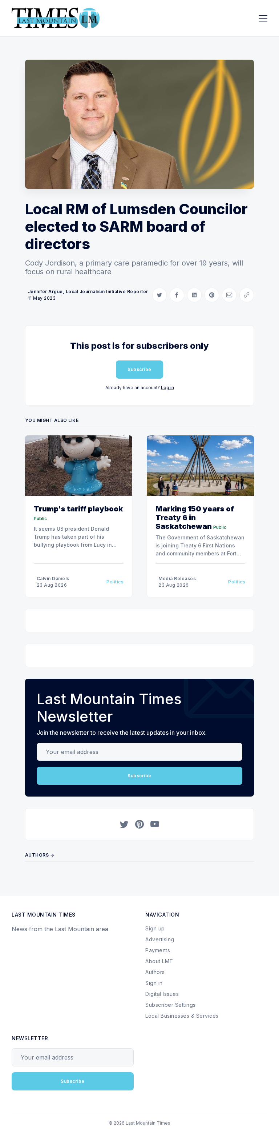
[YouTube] (154, 824)
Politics (115, 582)
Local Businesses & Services (182, 1016)
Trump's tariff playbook (78, 508)
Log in (167, 387)
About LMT (159, 961)
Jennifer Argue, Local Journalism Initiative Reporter (88, 291)
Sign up (155, 928)
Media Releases (177, 578)
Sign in (154, 983)
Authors (155, 972)
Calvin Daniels (53, 578)
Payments (157, 950)
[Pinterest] (139, 824)
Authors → (39, 855)
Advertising (159, 939)
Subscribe (139, 369)
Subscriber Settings (170, 1005)
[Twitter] (124, 824)
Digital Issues (162, 994)
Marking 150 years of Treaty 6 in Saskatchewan (194, 517)
